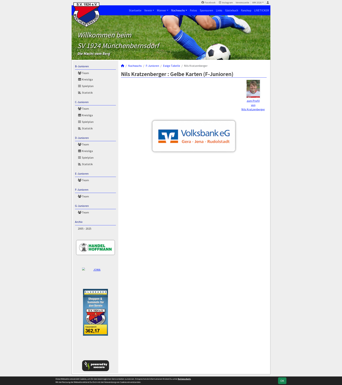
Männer (161, 10)
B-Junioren (82, 66)
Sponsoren (206, 10)
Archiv (78, 222)
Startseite (135, 10)
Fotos (193, 10)
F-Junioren (81, 189)
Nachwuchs (178, 10)
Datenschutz (184, 379)
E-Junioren (82, 173)
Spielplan (87, 86)
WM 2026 (256, 2)
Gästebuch (231, 10)
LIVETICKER (261, 10)
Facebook (210, 2)
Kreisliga (87, 79)
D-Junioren (82, 138)
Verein (148, 10)
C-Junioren (82, 102)
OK (282, 381)
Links (219, 10)
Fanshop (246, 10)
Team (85, 73)
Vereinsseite (242, 2)
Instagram (227, 2)
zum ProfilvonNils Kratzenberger (253, 105)
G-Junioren (82, 206)
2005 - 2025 (84, 228)
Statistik (87, 92)
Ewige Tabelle (171, 65)
